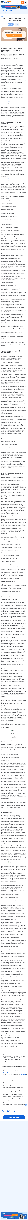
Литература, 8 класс (6, 12)
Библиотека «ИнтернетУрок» (8, 10)
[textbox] (14, 576)
